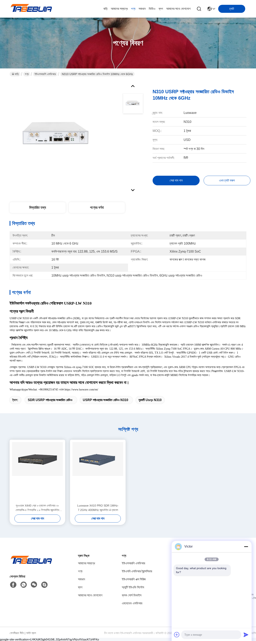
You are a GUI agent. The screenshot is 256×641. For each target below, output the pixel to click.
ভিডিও (152, 8)
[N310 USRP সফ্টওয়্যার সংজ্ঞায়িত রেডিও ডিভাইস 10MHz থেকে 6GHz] (57, 137)
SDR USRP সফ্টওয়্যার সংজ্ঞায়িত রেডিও (50, 400)
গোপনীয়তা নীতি (17, 633)
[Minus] (246, 546)
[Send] (246, 634)
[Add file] (177, 634)
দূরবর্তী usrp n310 (150, 400)
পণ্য (133, 8)
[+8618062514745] (44, 584)
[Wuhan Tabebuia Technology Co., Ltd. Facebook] (13, 584)
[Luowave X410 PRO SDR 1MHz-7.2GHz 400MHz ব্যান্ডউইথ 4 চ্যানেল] (97, 471)
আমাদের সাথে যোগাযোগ (178, 8)
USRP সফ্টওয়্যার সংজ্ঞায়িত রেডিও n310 (105, 400)
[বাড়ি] (32, 564)
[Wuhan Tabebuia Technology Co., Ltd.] (32, 9)
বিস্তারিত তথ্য (37, 208)
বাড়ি (105, 8)
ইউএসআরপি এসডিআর (45, 74)
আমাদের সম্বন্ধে (119, 8)
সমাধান (142, 8)
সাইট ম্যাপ (31, 633)
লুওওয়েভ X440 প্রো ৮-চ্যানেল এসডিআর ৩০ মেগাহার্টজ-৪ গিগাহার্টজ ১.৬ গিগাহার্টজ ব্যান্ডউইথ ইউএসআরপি (37, 508)
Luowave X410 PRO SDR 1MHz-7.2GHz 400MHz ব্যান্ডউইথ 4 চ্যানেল (98, 508)
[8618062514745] (23, 584)
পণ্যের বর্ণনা (97, 208)
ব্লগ (161, 8)
